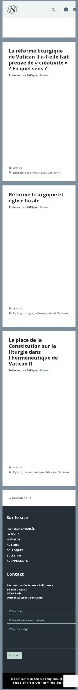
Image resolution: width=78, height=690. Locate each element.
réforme (31, 173)
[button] (53, 9)
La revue (13, 534)
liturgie (18, 173)
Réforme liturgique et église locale (36, 197)
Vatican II (54, 173)
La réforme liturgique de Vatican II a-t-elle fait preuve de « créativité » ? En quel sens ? (39, 59)
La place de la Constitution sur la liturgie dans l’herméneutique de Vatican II (33, 351)
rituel (42, 173)
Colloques (15, 550)
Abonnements (17, 561)
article (17, 168)
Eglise (17, 313)
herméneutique (34, 472)
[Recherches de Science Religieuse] (12, 9)
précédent (18, 498)
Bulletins (14, 555)
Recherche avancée (21, 529)
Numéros (13, 539)
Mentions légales (54, 682)
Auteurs (13, 545)
